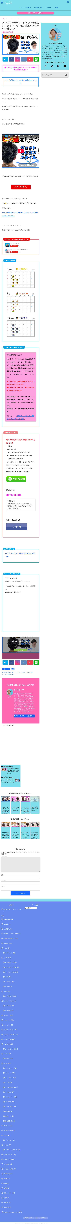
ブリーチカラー (8, 1130)
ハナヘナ (6, 1053)
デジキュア (8, 1092)
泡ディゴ (7, 1058)
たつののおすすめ (10, 1049)
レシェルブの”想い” (41, 1217)
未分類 (5, 1188)
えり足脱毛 (7, 929)
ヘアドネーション (8, 1154)
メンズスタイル (8, 1159)
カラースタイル (8, 1001)
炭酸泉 (5, 1197)
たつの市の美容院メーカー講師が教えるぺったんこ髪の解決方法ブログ (31, 1223)
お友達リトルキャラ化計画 (11, 933)
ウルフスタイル (9, 962)
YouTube (6, 924)
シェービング (7, 1025)
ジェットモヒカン (27, 672)
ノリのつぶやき (8, 1039)
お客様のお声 (38, 7)
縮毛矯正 (7, 1111)
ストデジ (7, 1082)
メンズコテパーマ (8, 674)
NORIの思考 (7, 672)
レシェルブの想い (25, 7)
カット (5, 957)
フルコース (7, 1125)
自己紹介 (6, 1202)
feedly (21, 650)
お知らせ (6, 943)
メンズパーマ (9, 1106)
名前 (2, 875)
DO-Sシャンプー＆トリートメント (12, 911)
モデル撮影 (7, 1164)
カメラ (5, 991)
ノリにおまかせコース (10, 1034)
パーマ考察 (8, 1101)
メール (3, 880)
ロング (7, 986)
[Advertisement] (20, 745)
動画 (12, 669)
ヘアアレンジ (9, 953)
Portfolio (48, 7)
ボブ (6, 977)
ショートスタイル (10, 967)
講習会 (5, 1207)
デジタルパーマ (9, 1097)
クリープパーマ (9, 1068)
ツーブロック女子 (10, 972)
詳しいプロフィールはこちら (24, 716)
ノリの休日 (7, 1044)
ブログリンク (9, 1140)
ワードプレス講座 (8, 1169)
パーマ (5, 1063)
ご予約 (56, 7)
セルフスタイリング (9, 1029)
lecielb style (7, 919)
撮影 (5, 1183)
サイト (3, 886)
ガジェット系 (7, 1015)
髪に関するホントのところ (11, 1212)
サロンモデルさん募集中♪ (36, 13)
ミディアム (8, 981)
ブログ (5, 1135)
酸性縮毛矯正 (9, 1121)
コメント (3, 856)
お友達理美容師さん (9, 938)
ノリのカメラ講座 (10, 996)
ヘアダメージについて (11, 1149)
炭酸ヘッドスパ (8, 1193)
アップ (5, 948)
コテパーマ (6, 669)
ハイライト (8, 1005)
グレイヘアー (7, 1020)
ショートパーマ (9, 1077)
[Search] (66, 75)
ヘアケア (6, 1145)
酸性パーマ (8, 1116)
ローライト (8, 1010)
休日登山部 (7, 1173)
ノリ (10, 697)
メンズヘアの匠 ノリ (20, 187)
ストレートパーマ (10, 1087)
